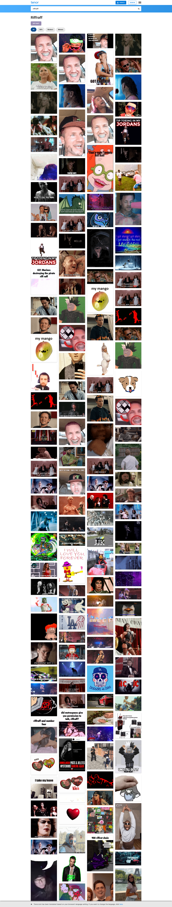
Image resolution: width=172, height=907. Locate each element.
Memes (60, 29)
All (33, 29)
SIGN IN (132, 2)
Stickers (50, 29)
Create (122, 2)
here (121, 904)
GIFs (41, 29)
